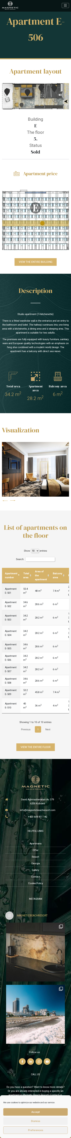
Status (35, 145)
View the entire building (35, 261)
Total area (26, 575)
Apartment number (11, 575)
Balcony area (57, 575)
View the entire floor (36, 747)
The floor (35, 132)
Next (47, 729)
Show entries (35, 550)
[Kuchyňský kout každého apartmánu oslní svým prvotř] (35, 952)
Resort (35, 856)
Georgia (35, 863)
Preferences (35, 1130)
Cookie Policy (35, 883)
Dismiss (35, 1121)
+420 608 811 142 (37, 816)
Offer (35, 850)
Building (35, 119)
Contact (35, 876)
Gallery (35, 870)
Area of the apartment (41, 575)
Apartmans (36, 843)
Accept (35, 1112)
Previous (26, 729)
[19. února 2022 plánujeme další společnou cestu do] (35, 1014)
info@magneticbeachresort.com (37, 810)
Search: (20, 559)
